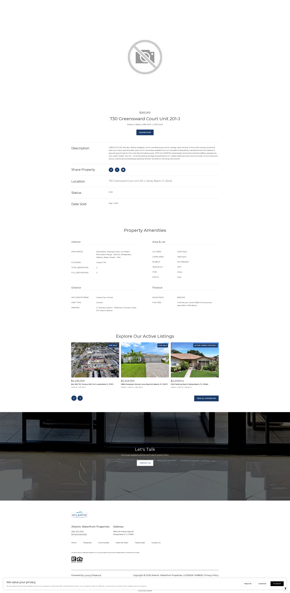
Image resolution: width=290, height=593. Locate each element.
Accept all (277, 584)
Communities (103, 543)
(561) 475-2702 (77, 531)
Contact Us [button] (145, 463)
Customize (262, 584)
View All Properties (206, 398)
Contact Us (156, 543)
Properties (87, 543)
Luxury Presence (92, 575)
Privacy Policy (211, 575)
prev (74, 398)
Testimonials (140, 543)
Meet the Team (122, 543)
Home (73, 543)
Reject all (247, 584)
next (80, 398)
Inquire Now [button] (145, 132)
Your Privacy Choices (145, 590)
